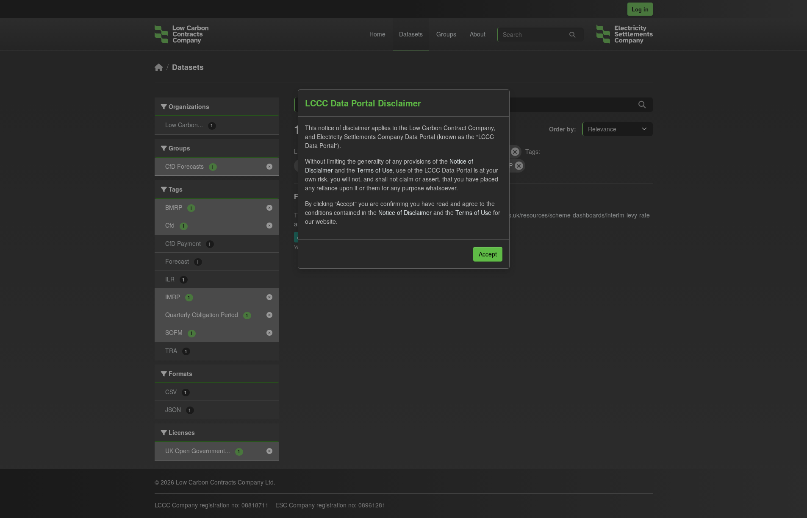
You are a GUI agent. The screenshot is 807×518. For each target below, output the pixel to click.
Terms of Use (375, 170)
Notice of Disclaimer (405, 212)
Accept (488, 254)
